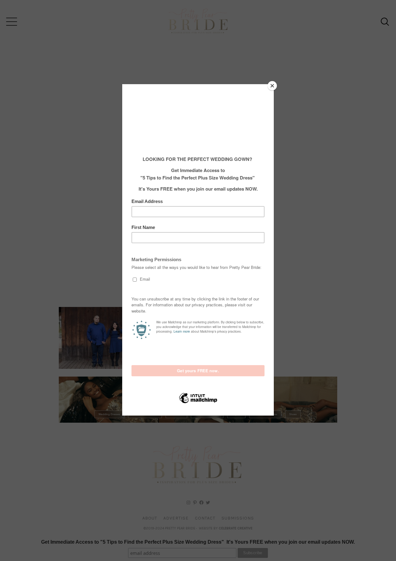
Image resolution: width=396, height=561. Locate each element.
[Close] (272, 85)
